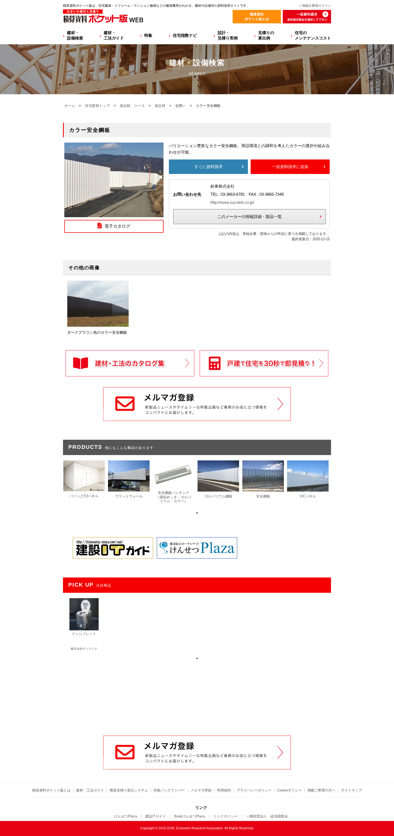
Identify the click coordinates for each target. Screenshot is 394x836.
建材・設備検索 (75, 35)
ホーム (69, 106)
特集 (148, 35)
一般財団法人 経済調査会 (267, 816)
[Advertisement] (197, 695)
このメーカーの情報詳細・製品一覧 (249, 216)
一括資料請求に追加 (290, 166)
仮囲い (180, 106)
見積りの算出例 (266, 35)
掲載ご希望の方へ (321, 790)
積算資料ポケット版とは (51, 790)
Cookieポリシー (289, 790)
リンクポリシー (225, 816)
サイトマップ (351, 790)
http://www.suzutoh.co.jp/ (232, 202)
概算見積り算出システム (129, 790)
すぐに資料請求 (208, 166)
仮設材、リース (132, 106)
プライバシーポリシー (254, 790)
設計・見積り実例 (228, 35)
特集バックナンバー (169, 790)
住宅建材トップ (97, 106)
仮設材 (160, 106)
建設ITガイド (155, 816)
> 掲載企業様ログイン (315, 6)
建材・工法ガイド (114, 35)
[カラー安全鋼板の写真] (113, 214)
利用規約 (224, 790)
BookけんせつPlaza (189, 816)
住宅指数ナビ (185, 35)
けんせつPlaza (125, 816)
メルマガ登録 (201, 790)
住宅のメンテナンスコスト (313, 35)
